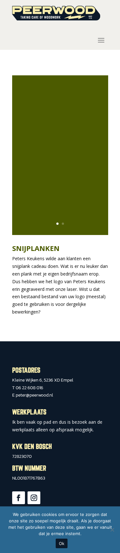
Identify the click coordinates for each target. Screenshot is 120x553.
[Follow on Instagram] (34, 497)
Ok (62, 543)
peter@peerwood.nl (34, 395)
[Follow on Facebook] (18, 497)
